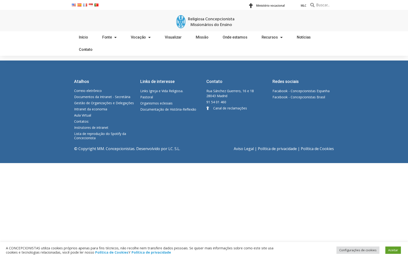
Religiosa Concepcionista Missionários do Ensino (211, 22)
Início (83, 37)
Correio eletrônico (88, 90)
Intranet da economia (90, 109)
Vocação (138, 37)
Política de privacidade (277, 148)
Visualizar (173, 37)
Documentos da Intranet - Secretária (102, 97)
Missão (202, 37)
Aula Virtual (82, 115)
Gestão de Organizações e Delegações (104, 103)
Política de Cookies (317, 148)
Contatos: (81, 121)
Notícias (304, 37)
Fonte (107, 37)
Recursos (270, 37)
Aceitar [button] (393, 250)
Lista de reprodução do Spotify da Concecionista (100, 135)
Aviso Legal (244, 148)
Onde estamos (235, 37)
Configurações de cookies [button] (358, 250)
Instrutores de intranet (91, 127)
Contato (86, 49)
